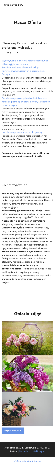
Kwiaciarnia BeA (13, 5)
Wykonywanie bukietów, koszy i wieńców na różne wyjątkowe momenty (25, 62)
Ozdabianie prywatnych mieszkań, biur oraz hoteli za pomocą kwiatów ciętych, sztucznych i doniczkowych (26, 101)
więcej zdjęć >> (13, 430)
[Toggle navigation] (49, 4)
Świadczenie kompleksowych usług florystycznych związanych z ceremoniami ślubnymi (23, 71)
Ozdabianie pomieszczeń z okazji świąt (22, 132)
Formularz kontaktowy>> (32, 451)
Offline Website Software (27, 461)
